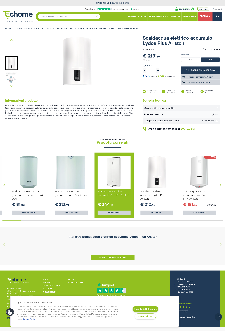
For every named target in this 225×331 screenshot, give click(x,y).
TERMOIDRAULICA (24, 28)
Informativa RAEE (183, 292)
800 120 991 (188, 128)
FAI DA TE (47, 289)
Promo (71, 279)
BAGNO (46, 279)
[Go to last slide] (11, 40)
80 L (210, 59)
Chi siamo (179, 279)
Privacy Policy (182, 287)
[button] (11, 63)
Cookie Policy (182, 289)
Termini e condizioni (185, 284)
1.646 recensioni (182, 310)
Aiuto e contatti (183, 282)
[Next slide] (11, 86)
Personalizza (145, 316)
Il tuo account (76, 282)
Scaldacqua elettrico (64, 28)
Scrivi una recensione (112, 257)
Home (8, 28)
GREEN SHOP (49, 292)
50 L (190, 59)
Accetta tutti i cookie (145, 309)
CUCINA (46, 282)
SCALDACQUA (42, 28)
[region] (94, 311)
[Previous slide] (4, 244)
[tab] (11, 220)
